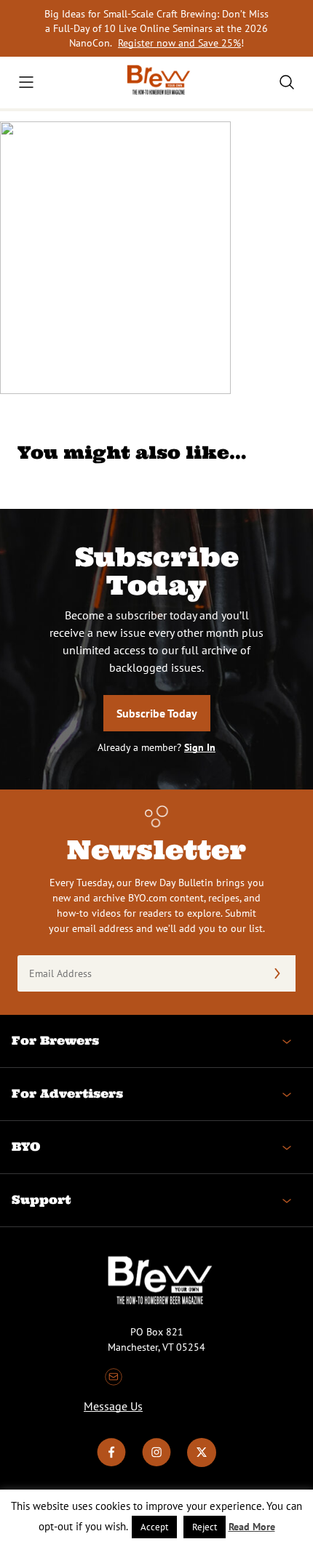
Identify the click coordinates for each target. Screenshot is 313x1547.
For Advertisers (67, 1093)
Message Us (113, 1406)
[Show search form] (286, 82)
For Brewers (55, 1040)
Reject (204, 1527)
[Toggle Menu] (26, 82)
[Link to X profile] (201, 1463)
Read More (252, 1526)
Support (41, 1199)
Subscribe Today (156, 713)
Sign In (199, 747)
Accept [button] (154, 1527)
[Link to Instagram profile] (156, 1463)
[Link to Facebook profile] (111, 1463)
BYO (26, 1146)
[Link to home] (156, 83)
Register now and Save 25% (179, 42)
